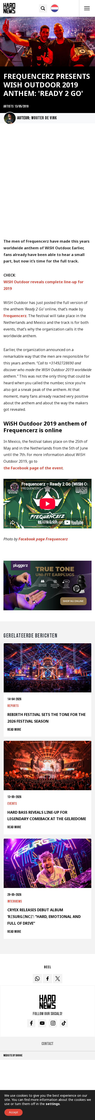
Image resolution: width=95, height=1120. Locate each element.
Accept (13, 1112)
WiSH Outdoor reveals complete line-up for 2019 (43, 285)
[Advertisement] (47, 183)
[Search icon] (43, 8)
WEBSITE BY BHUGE (12, 1055)
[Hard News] (9, 7)
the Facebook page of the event (33, 468)
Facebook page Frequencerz (43, 539)
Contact (47, 1043)
